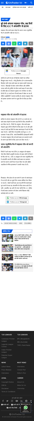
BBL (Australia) (22, 342)
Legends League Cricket (7, 345)
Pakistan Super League (6, 356)
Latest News (5, 367)
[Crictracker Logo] (14, 3)
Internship (20, 388)
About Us (20, 382)
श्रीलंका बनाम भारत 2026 (19, 7)
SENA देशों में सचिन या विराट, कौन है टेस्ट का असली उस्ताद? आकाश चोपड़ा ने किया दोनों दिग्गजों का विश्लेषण (23, 237)
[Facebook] (3, 43)
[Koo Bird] (31, 401)
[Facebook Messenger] (8, 43)
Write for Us (21, 385)
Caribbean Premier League (8, 340)
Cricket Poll (21, 370)
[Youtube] (17, 401)
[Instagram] (12, 401)
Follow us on (18, 72)
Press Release (6, 370)
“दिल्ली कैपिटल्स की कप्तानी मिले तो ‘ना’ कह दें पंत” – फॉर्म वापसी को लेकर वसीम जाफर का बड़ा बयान (23, 247)
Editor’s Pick (21, 373)
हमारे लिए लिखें (12, 408)
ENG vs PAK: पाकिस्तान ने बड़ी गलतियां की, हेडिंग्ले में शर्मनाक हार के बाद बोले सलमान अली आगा (23, 256)
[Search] (31, 3)
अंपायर (20, 223)
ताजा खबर (8, 7)
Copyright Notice (7, 382)
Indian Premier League (6, 351)
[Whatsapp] (14, 43)
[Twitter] (19, 43)
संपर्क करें (6, 405)
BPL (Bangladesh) (23, 339)
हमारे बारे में (16, 405)
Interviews (5, 373)
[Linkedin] (21, 401)
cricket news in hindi (10, 223)
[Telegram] (25, 43)
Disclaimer (5, 388)
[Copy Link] (30, 43)
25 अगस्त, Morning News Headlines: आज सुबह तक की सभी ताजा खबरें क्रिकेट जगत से (23, 266)
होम (2, 7)
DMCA (3, 385)
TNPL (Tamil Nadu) (23, 345)
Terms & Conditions (8, 392)
